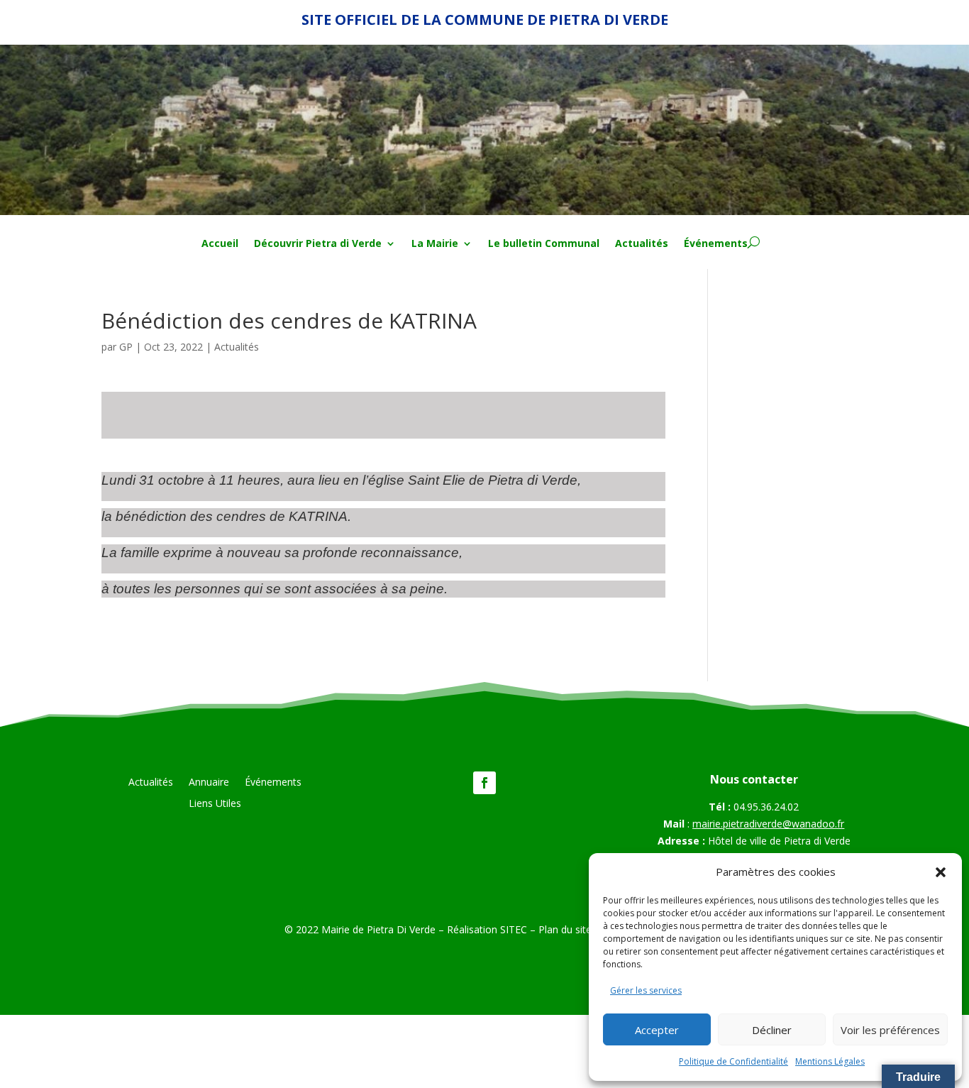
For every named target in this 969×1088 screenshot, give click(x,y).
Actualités (641, 244)
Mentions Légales (830, 1061)
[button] (941, 872)
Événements (716, 244)
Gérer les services (646, 990)
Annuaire (209, 782)
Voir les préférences (890, 1030)
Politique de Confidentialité (733, 1061)
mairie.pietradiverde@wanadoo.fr (768, 823)
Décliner (772, 1030)
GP (126, 346)
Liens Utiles (215, 804)
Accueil (219, 244)
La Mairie (434, 244)
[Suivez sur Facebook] (484, 782)
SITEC (513, 929)
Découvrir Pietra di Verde (318, 244)
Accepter (657, 1030)
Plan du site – (570, 929)
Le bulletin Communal (543, 244)
